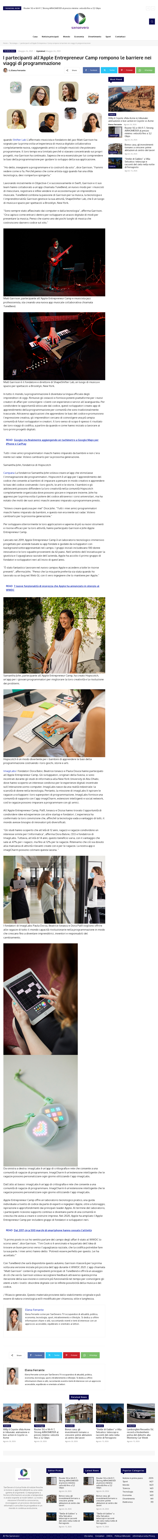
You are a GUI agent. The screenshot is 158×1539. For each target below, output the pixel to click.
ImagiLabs (9, 771)
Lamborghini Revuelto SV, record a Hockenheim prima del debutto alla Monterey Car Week (140, 1433)
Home (5, 43)
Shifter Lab (19, 139)
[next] (153, 8)
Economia (113, 152)
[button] (152, 21)
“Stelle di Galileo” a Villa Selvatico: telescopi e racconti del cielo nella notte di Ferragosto (140, 163)
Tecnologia (14, 43)
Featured (131, 1426)
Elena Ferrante (18, 70)
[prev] (148, 8)
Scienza (112, 114)
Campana (9, 472)
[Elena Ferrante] (6, 70)
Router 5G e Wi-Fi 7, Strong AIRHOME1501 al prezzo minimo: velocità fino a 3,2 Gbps (139, 132)
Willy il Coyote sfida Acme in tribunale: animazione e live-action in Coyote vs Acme (131, 119)
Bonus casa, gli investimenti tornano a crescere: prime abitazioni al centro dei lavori (62, 8)
